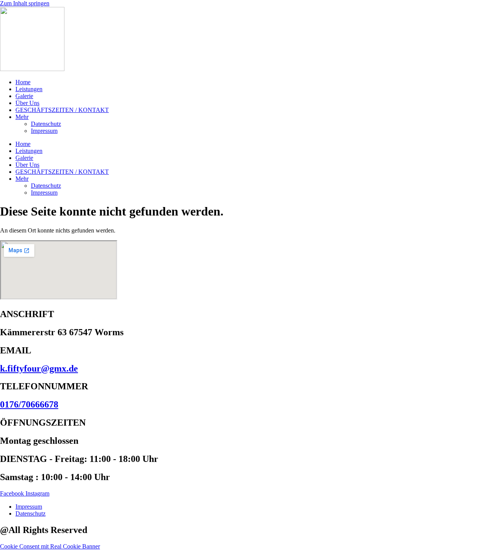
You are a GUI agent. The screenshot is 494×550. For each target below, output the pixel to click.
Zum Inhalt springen (24, 3)
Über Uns (27, 103)
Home (22, 82)
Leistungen (28, 89)
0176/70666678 (29, 404)
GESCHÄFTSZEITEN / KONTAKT (62, 110)
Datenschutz (46, 124)
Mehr (22, 117)
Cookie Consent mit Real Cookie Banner (50, 546)
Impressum (44, 130)
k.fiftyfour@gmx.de (39, 368)
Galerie (24, 96)
